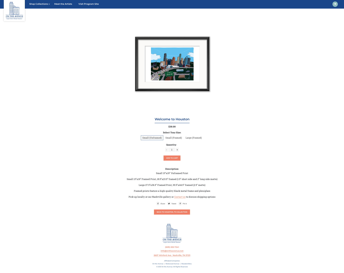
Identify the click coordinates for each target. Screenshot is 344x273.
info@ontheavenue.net (172, 251)
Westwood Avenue (172, 264)
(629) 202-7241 (172, 247)
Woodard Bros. (186, 264)
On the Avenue (157, 264)
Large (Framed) (194, 137)
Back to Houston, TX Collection (172, 212)
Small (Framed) (173, 137)
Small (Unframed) (152, 137)
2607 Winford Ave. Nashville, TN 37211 (172, 255)
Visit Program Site (88, 4)
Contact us (179, 196)
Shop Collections (38, 4)
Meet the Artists (63, 4)
